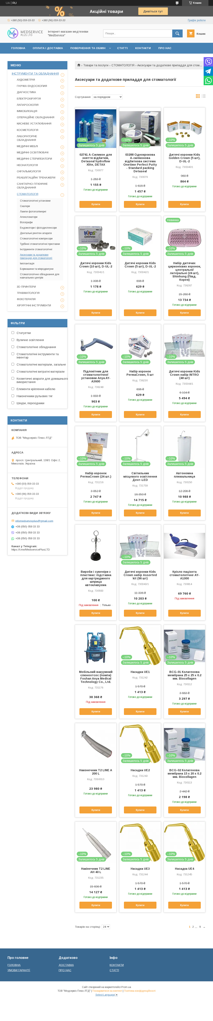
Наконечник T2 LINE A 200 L (95, 772)
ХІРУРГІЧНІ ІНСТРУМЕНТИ (34, 305)
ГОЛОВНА (18, 48)
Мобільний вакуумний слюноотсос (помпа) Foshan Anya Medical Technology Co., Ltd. (96, 677)
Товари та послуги (95, 65)
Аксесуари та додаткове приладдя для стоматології (36, 256)
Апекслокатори (28, 217)
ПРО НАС (164, 48)
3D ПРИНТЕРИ (26, 286)
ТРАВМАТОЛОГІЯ (28, 292)
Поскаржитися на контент (107, 990)
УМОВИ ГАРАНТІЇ (18, 970)
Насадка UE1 (140, 672)
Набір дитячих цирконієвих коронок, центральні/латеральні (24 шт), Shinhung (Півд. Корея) (184, 271)
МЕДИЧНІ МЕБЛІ (27, 146)
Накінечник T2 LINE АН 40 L (95, 870)
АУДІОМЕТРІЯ (26, 79)
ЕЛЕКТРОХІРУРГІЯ (29, 98)
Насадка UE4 (184, 868)
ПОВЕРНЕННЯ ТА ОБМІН (87, 48)
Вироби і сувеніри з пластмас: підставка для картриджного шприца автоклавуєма (95, 578)
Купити (96, 204)
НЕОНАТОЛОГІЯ (27, 165)
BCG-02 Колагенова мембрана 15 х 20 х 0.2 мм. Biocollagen (184, 773)
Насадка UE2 (140, 770)
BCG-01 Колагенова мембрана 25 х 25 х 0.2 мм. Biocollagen (184, 675)
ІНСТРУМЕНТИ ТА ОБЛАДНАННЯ (35, 73)
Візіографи (26, 222)
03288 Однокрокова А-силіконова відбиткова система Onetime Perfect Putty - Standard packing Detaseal (140, 163)
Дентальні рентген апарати (36, 233)
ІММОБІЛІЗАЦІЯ (27, 111)
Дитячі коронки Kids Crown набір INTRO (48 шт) (184, 375)
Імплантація (27, 263)
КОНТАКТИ (143, 48)
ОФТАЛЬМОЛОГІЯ (29, 171)
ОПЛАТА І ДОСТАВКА (48, 48)
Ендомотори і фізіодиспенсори (38, 227)
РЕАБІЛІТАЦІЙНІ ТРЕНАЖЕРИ (36, 177)
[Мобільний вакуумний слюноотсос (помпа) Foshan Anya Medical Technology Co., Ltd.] (95, 645)
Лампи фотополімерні (33, 211)
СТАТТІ (122, 48)
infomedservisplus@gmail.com (34, 520)
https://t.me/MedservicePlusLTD (30, 549)
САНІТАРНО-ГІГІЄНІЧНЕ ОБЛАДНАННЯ (32, 185)
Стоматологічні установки (35, 200)
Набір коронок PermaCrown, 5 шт (140, 373)
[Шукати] (177, 33)
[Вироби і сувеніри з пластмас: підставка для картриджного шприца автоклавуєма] (95, 545)
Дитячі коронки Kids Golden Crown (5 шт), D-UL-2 (184, 158)
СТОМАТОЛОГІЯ (122, 65)
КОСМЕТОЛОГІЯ (27, 130)
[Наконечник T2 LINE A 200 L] (95, 744)
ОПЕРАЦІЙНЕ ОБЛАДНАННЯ (35, 117)
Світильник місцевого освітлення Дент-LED (140, 477)
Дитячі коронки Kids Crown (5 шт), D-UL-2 (140, 264)
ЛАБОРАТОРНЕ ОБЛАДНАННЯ (27, 138)
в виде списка (204, 97)
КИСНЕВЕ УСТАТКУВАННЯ (34, 123)
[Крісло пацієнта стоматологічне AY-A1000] (184, 545)
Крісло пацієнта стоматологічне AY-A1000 (184, 575)
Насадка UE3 (140, 868)
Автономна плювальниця (184, 475)
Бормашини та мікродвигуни (36, 268)
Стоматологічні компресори (36, 238)
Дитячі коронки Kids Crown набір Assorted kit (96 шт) (140, 575)
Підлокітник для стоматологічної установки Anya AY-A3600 (95, 376)
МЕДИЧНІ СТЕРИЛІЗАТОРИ (34, 158)
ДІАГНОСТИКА (26, 92)
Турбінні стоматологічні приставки (40, 244)
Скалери (25, 206)
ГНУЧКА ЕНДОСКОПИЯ (32, 85)
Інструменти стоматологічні (36, 249)
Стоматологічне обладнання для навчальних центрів (39, 276)
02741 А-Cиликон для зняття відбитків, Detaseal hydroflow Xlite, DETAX (95, 159)
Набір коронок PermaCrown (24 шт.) (95, 475)
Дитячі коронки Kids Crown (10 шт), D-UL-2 (95, 264)
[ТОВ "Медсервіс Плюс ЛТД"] (25, 37)
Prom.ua (126, 987)
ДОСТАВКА (66, 965)
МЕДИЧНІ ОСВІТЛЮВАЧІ (32, 152)
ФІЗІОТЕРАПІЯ (26, 299)
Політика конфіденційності (140, 990)
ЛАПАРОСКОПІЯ (27, 104)
